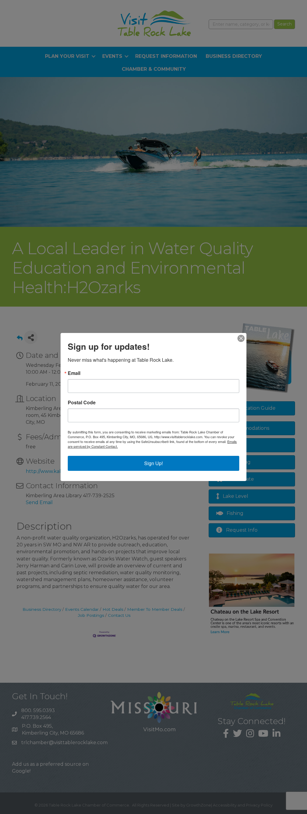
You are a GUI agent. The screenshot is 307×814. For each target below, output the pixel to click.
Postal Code (82, 402)
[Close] (241, 338)
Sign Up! (153, 463)
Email (74, 373)
